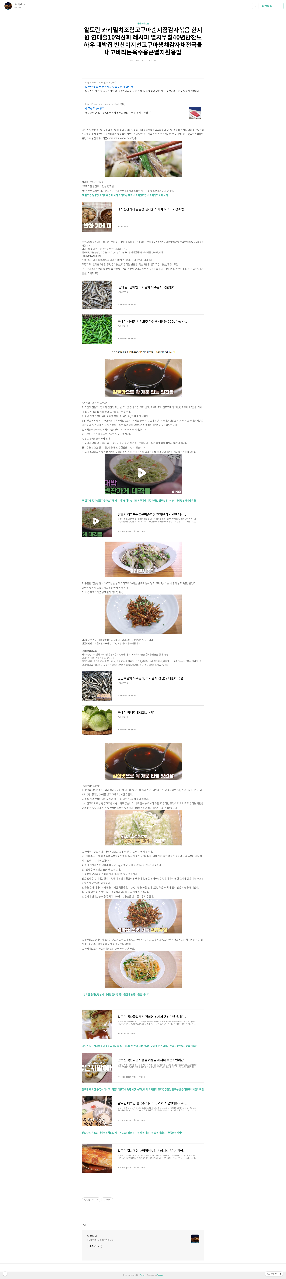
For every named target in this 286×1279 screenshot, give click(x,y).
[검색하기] (255, 6)
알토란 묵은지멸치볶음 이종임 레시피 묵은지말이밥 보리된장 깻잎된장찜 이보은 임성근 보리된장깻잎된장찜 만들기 (139, 1046)
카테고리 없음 (143, 23)
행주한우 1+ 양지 (95, 108)
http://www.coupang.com (98, 82)
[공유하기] (93, 1200)
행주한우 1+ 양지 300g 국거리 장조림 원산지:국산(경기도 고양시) (118, 112)
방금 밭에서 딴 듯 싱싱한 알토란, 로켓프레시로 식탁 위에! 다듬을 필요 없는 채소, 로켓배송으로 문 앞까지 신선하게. (142, 91)
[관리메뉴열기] (5, 1274)
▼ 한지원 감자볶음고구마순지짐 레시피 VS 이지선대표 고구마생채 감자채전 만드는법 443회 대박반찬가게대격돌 (139, 500)
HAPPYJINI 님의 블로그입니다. (100, 1240)
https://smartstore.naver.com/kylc (102, 104)
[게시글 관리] (97, 1200)
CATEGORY (267, 6)
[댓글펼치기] (87, 1225)
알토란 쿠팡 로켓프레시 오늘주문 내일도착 (109, 87)
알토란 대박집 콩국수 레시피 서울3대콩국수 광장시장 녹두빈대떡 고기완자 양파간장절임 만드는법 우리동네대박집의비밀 (143, 1089)
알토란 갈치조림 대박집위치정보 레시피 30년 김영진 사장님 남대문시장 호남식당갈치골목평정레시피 (132, 1132)
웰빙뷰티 (18, 4)
